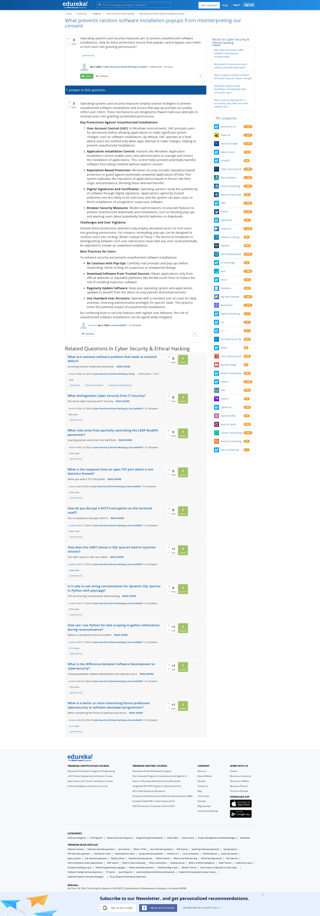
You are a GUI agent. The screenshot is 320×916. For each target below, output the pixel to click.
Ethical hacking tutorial (211, 858)
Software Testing (230, 237)
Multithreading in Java (168, 867)
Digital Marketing (230, 313)
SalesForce (226, 220)
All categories (226, 118)
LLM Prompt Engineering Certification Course (90, 776)
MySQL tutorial (118, 858)
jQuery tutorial (74, 858)
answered (93, 325)
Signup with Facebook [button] (161, 907)
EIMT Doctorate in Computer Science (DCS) (153, 806)
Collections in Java (243, 862)
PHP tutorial (182, 849)
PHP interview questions (79, 853)
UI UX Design (228, 262)
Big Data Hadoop (230, 296)
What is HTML (140, 849)
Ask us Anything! (230, 449)
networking (75, 385)
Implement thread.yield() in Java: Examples (198, 872)
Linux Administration (232, 356)
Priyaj (131, 373)
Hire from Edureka (239, 791)
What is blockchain (157, 862)
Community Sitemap (208, 810)
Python (224, 211)
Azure (224, 279)
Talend (224, 398)
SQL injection (232, 858)
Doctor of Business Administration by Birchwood (156, 781)
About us (202, 771)
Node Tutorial (225, 862)
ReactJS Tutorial (189, 867)
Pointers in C (173, 853)
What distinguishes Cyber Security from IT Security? (107, 396)
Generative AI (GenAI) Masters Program (151, 771)
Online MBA (172, 837)
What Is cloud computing (133, 862)
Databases (245, 837)
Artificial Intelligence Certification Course (88, 786)
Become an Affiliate (239, 781)
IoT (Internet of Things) (232, 339)
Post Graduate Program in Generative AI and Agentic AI (159, 776)
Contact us (203, 786)
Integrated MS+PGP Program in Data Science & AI (156, 786)
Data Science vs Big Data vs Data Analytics (219, 867)
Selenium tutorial (75, 849)
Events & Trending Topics (232, 441)
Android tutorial (209, 853)
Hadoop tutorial (177, 862)
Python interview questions (141, 867)
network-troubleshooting (119, 385)
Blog (200, 791)
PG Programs (96, 837)
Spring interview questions (151, 853)
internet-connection (94, 385)
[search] (99, 4)
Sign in (216, 907)
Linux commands (190, 853)
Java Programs (125, 872)
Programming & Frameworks (149, 837)
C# (222, 322)
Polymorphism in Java (125, 853)
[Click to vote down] (68, 43)
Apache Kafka (228, 415)
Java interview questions (161, 849)
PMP (223, 203)
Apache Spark (228, 424)
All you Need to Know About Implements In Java (129, 876)
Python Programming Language (110, 867)
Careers (234, 771)
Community (203, 796)
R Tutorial (110, 872)
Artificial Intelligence (77, 837)
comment (103, 76)
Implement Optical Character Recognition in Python (87, 876)
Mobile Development (232, 373)
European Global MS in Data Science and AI (153, 801)
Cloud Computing (230, 186)
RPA (223, 390)
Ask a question (209, 5)
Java (223, 271)
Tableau (225, 245)
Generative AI (228, 126)
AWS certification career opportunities (85, 862)
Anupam (143, 66)
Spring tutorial (229, 849)
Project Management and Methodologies (217, 837)
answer (88, 76)
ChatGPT (225, 160)
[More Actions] (201, 76)
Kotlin (224, 347)
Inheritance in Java (102, 853)
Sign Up (248, 4)
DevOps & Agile (229, 143)
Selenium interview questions (100, 849)
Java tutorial (124, 849)
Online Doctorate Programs (119, 837)
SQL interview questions (96, 858)
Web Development (231, 254)
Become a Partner (239, 786)
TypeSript (226, 407)
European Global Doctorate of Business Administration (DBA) (162, 796)
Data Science (228, 152)
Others (224, 381)
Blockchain (227, 305)
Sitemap (202, 801)
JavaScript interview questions (205, 849)
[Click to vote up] (68, 38)
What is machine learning (185, 858)
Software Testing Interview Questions (85, 872)
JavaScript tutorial (229, 853)
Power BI (225, 135)
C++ (223, 330)
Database (226, 288)
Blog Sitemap (204, 806)
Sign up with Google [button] (121, 907)
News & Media (205, 776)
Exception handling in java (80, 867)
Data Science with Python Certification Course (90, 781)
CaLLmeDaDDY (119, 325)
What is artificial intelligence (202, 862)
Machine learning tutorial (140, 858)
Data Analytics (228, 177)
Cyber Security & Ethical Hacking (120, 66)
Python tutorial (163, 858)
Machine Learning (231, 194)
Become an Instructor (241, 776)
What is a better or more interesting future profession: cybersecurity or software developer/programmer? (109, 705)
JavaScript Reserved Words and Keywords (155, 872)
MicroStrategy (228, 364)
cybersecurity (88, 55)
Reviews (202, 781)
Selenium (226, 228)
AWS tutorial (112, 862)
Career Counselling (231, 432)
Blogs (225, 5)
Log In (236, 4)
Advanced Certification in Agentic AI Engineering (91, 771)
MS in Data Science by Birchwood (148, 791)
